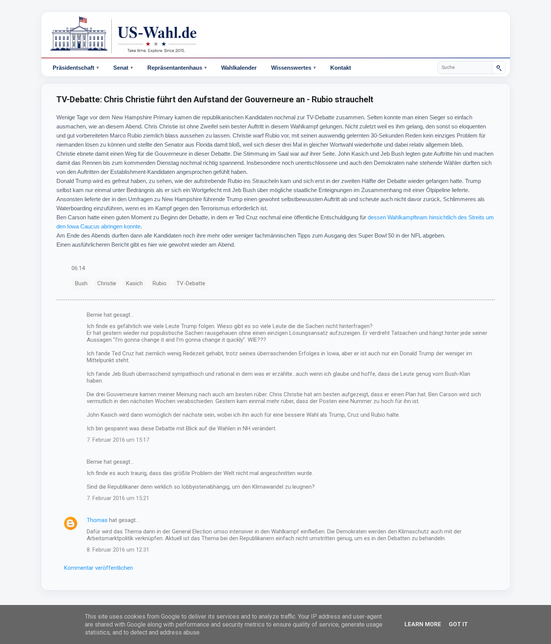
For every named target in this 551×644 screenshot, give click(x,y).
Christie (106, 283)
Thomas (97, 520)
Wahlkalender (239, 67)
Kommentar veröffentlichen (98, 567)
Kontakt (340, 67)
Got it (458, 624)
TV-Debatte (190, 283)
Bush (81, 283)
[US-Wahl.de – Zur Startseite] (275, 35)
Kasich (134, 283)
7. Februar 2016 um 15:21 (118, 498)
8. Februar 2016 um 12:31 (118, 549)
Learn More (422, 624)
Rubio (160, 283)
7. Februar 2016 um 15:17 (118, 439)
